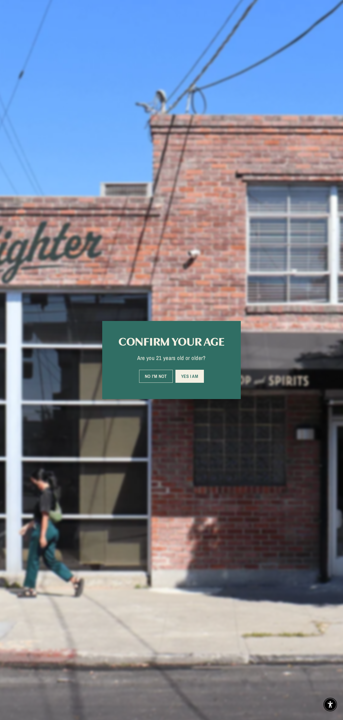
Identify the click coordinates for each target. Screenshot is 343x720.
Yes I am (189, 376)
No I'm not (156, 376)
